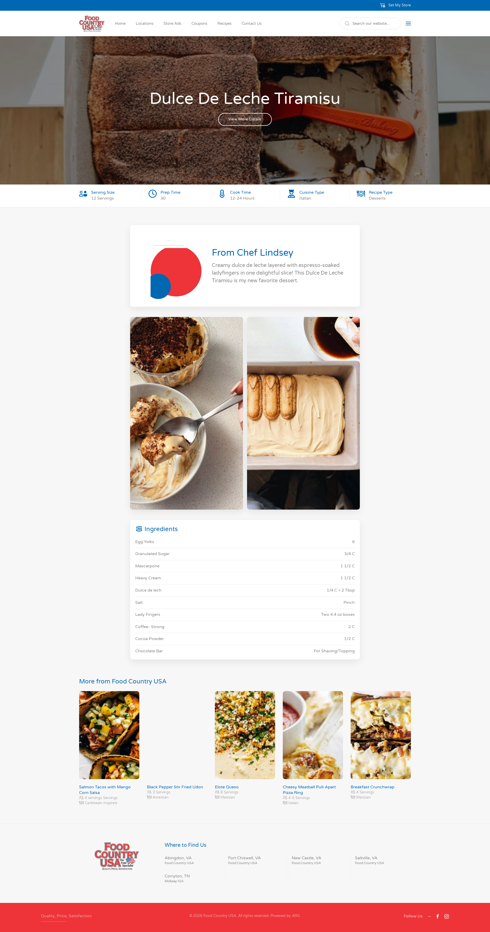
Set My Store (399, 5)
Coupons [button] (199, 23)
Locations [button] (144, 23)
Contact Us (252, 23)
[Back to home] (92, 23)
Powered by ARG (285, 916)
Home (120, 23)
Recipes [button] (224, 23)
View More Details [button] (245, 119)
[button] (395, 5)
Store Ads (172, 23)
